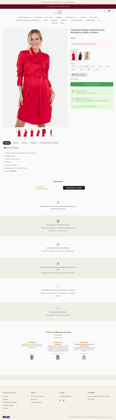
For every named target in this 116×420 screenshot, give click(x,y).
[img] (58, 335)
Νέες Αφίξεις (49, 17)
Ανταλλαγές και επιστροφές (10, 402)
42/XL (99, 66)
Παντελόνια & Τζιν (70, 17)
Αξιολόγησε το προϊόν (74, 188)
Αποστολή (5, 396)
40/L (93, 66)
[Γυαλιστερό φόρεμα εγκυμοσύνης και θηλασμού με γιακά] (87, 56)
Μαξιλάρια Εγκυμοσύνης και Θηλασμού (28, 20)
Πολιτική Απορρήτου (36, 402)
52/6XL (97, 69)
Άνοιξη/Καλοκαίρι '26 (24, 17)
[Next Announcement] (81, 2)
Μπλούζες (83, 17)
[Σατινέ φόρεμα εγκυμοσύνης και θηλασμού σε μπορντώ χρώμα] (80, 56)
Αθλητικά (54, 23)
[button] (56, 362)
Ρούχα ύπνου (93, 17)
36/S (80, 66)
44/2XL (107, 66)
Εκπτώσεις (5, 408)
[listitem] (58, 2)
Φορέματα (59, 17)
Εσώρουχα (64, 20)
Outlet (62, 23)
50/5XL (89, 69)
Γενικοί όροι (34, 399)
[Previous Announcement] (34, 2)
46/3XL (74, 69)
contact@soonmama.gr (65, 396)
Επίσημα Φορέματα (77, 20)
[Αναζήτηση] (112, 11)
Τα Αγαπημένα (38, 17)
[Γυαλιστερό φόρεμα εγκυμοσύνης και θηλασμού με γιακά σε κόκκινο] (73, 56)
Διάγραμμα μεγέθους (8, 405)
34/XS (73, 66)
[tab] (7, 143)
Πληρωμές (5, 399)
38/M (87, 66)
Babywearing (91, 20)
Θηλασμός (53, 20)
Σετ (98, 20)
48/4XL (81, 69)
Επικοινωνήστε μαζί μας (37, 396)
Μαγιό (46, 20)
